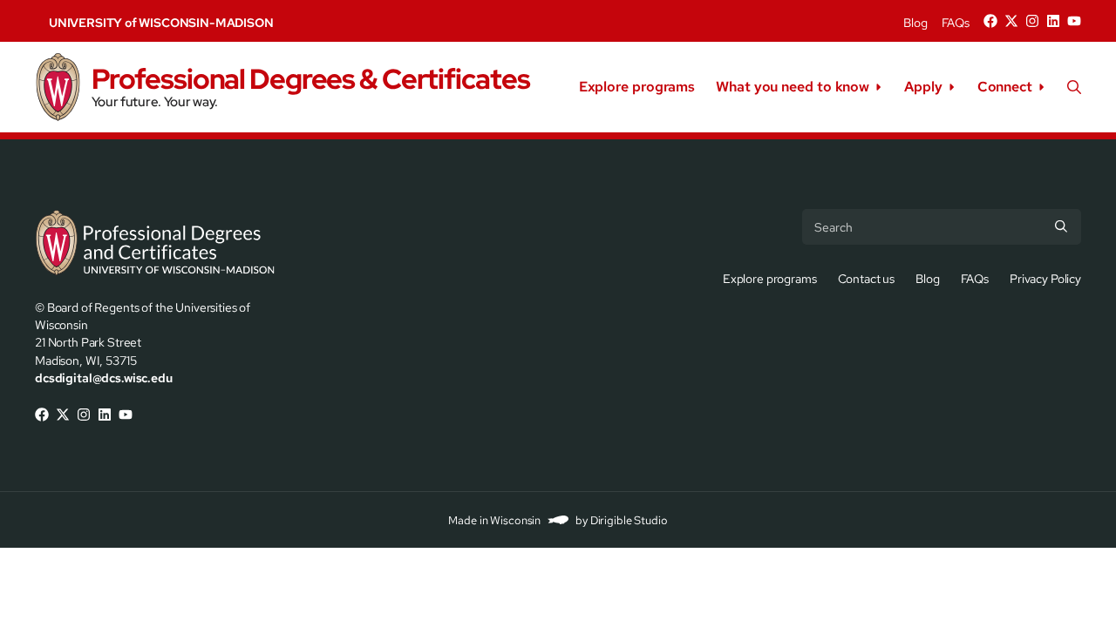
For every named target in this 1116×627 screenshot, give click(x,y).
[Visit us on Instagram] (1032, 21)
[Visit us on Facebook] (990, 21)
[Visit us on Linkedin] (1053, 21)
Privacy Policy (1045, 278)
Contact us (866, 278)
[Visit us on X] (1011, 21)
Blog (915, 22)
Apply (923, 87)
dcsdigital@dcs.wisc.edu (104, 377)
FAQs (956, 22)
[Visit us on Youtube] (1074, 21)
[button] (1074, 87)
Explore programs (637, 87)
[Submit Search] (1061, 226)
